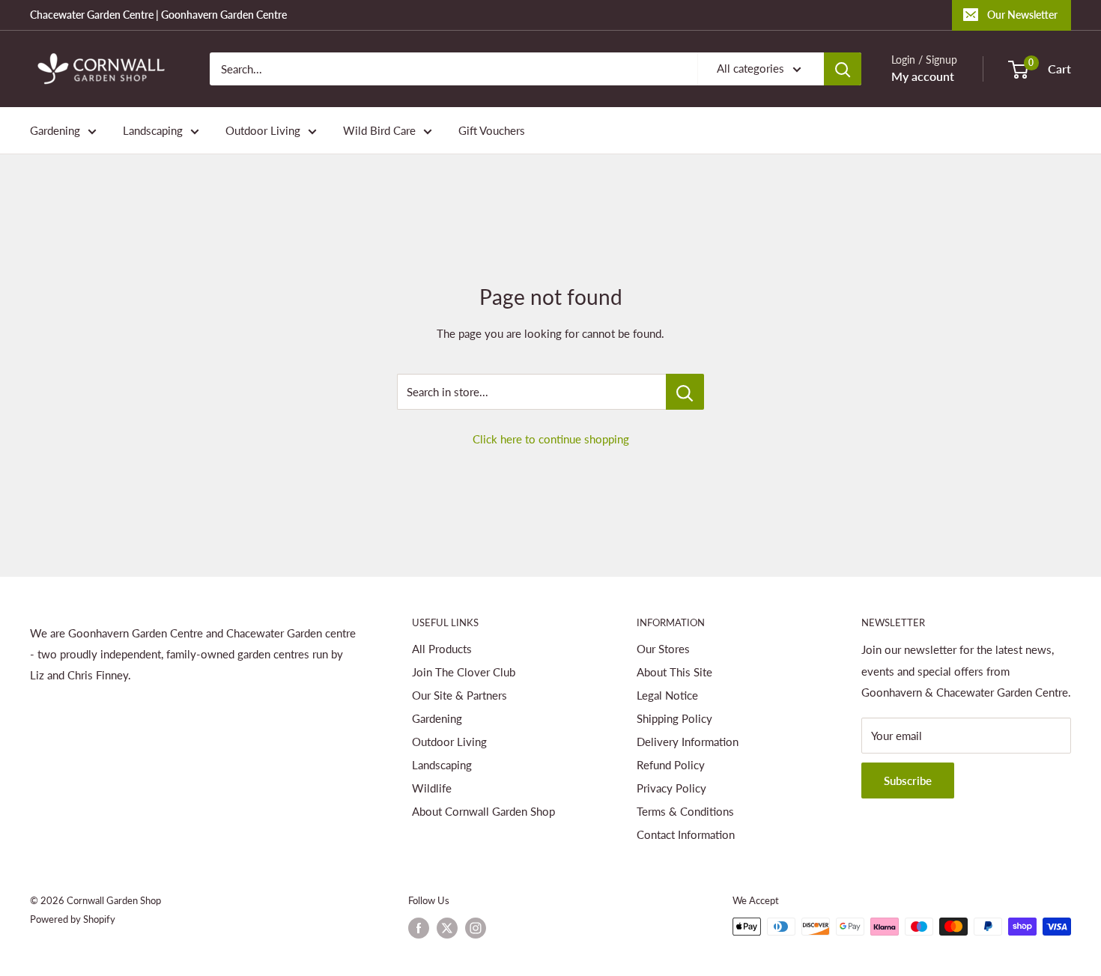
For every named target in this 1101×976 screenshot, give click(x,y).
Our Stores (663, 648)
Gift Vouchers (491, 130)
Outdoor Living (262, 130)
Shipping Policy (674, 718)
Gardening (55, 130)
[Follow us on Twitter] (447, 928)
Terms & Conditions (685, 811)
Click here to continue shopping (551, 439)
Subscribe (908, 780)
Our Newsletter (1022, 14)
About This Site (674, 672)
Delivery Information (687, 741)
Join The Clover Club (463, 672)
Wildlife (432, 788)
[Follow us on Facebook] (418, 928)
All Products (442, 648)
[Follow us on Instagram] (475, 928)
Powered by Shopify (72, 919)
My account (922, 76)
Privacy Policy (671, 788)
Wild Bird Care (379, 130)
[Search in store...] (685, 392)
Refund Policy (671, 765)
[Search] (842, 68)
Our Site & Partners (459, 695)
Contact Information (686, 834)
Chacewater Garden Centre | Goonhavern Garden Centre (158, 14)
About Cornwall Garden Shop (483, 811)
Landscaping (153, 130)
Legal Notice (667, 695)
